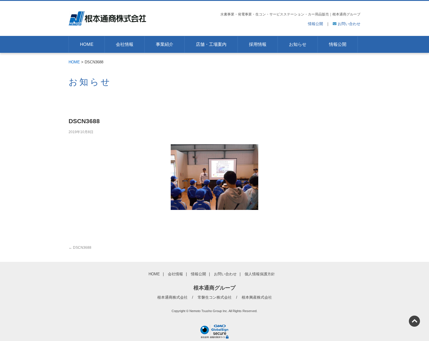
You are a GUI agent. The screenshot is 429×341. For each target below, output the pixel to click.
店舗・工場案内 (211, 44)
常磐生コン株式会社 (215, 297)
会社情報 (124, 44)
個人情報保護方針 (260, 274)
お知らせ (297, 44)
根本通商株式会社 (172, 297)
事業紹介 (164, 44)
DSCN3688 (80, 248)
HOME (86, 44)
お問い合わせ (348, 24)
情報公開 (315, 24)
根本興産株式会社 (257, 297)
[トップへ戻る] (414, 321)
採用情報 (257, 44)
